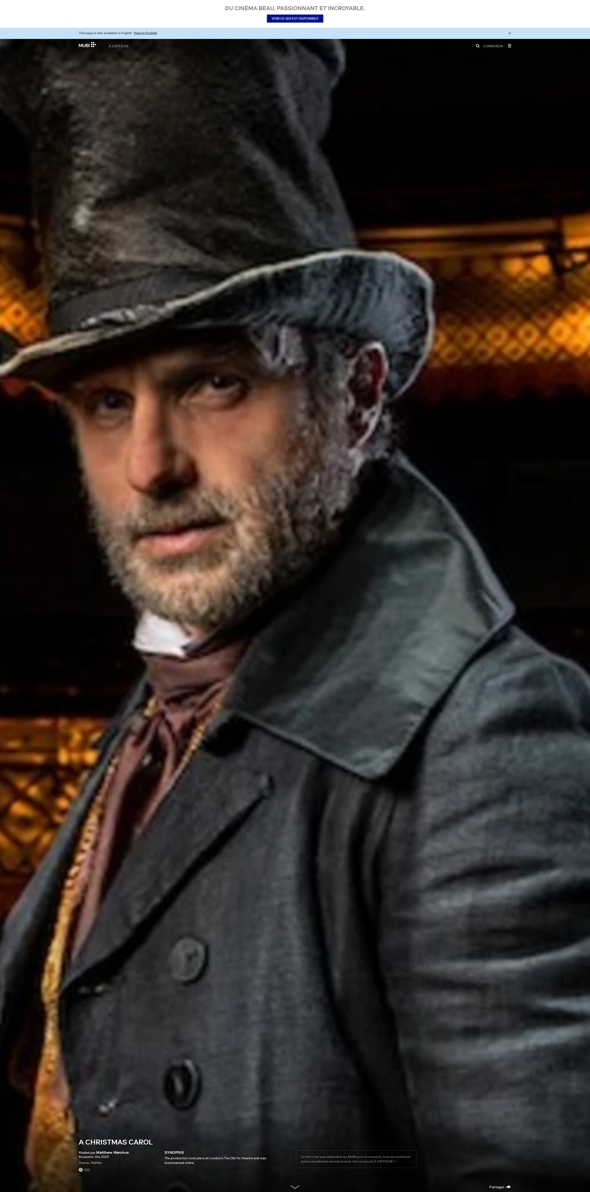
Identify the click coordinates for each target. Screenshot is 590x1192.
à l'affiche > (385, 1161)
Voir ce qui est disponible (295, 18)
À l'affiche (119, 46)
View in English (145, 33)
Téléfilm (96, 1163)
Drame (84, 1163)
